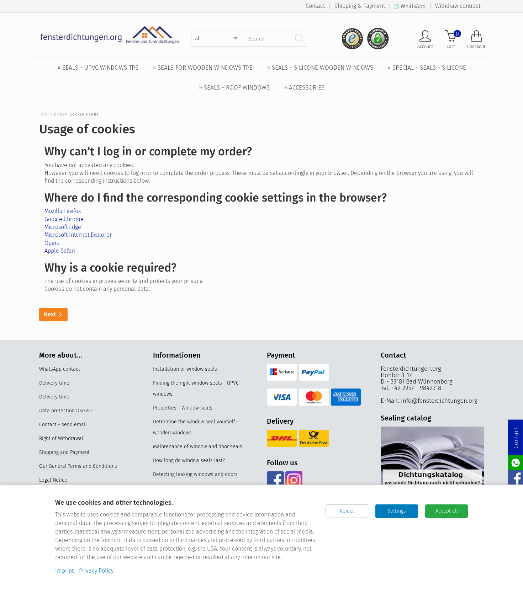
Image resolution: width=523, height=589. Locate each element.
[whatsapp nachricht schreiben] (515, 462)
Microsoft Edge (62, 227)
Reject (347, 511)
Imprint (64, 570)
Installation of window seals (185, 369)
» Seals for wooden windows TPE (203, 67)
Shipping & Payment (359, 5)
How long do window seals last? (189, 460)
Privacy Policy (96, 570)
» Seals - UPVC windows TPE (97, 67)
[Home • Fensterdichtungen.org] (109, 34)
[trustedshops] (350, 35)
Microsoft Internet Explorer (78, 234)
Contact (315, 5)
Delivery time (54, 383)
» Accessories (304, 87)
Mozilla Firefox (62, 211)
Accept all (446, 511)
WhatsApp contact (59, 369)
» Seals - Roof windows (234, 87)
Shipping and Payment (64, 452)
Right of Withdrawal (61, 438)
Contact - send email (63, 425)
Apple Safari (59, 250)
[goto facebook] (275, 479)
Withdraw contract (457, 5)
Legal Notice (53, 480)
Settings (396, 511)
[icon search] (300, 38)
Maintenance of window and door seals (197, 447)
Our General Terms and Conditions (78, 466)
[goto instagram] (293, 479)
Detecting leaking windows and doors (195, 474)
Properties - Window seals (182, 408)
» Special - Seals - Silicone (426, 67)
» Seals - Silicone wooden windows (320, 67)
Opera (52, 243)
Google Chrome (64, 219)
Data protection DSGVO (65, 411)
